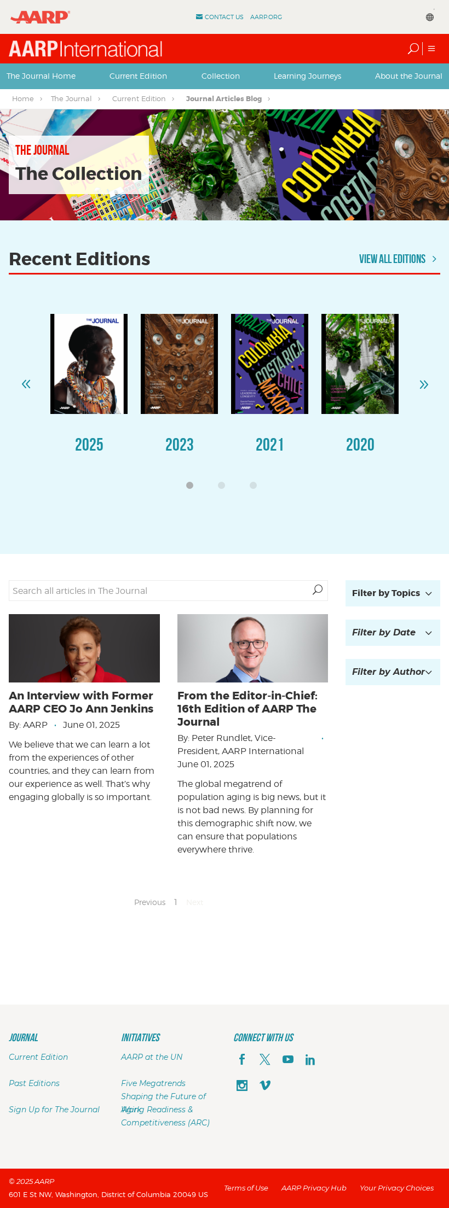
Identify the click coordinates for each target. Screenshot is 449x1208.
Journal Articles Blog (224, 98)
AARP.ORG (266, 17)
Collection (221, 75)
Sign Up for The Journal (54, 1109)
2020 (360, 444)
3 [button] (256, 488)
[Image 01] (89, 364)
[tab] (41, 76)
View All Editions (393, 258)
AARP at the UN (151, 1057)
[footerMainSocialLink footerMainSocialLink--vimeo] (265, 1086)
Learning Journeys (307, 75)
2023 (179, 444)
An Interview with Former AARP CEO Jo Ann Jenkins (81, 702)
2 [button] (224, 488)
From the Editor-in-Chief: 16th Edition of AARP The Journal (247, 708)
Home (23, 98)
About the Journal (408, 75)
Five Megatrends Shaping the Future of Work (163, 1096)
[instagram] (242, 1086)
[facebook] (242, 1060)
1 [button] (193, 488)
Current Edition (138, 75)
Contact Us (224, 17)
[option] (89, 394)
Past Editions (34, 1083)
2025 (89, 444)
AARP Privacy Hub (314, 1187)
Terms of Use (246, 1187)
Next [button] (423, 379)
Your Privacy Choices (397, 1187)
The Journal (71, 98)
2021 (270, 444)
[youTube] (288, 1060)
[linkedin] (310, 1060)
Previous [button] (26, 379)
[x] (265, 1060)
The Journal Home (41, 75)
